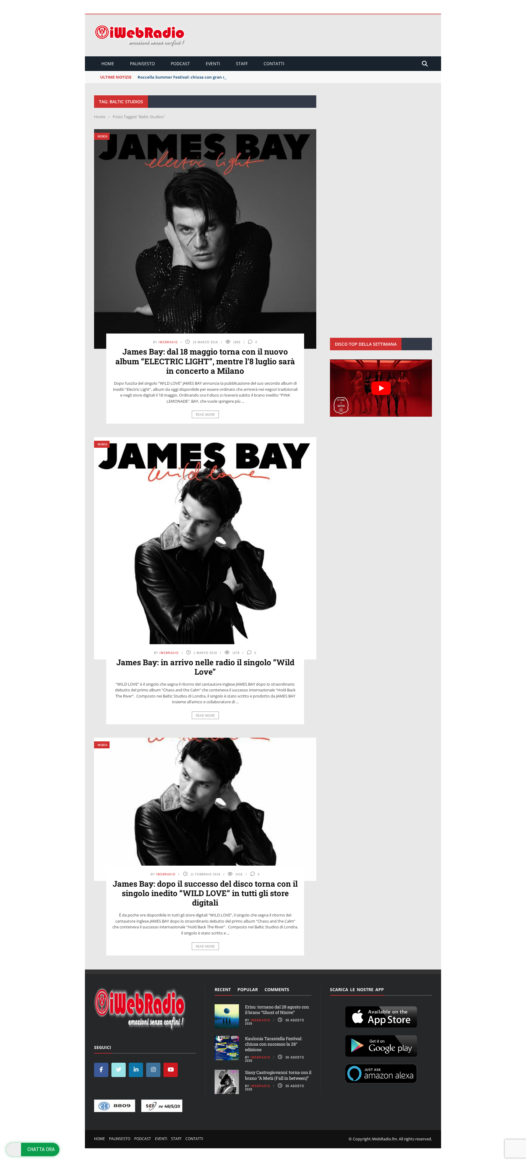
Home (107, 63)
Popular (247, 989)
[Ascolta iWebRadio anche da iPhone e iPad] (381, 1016)
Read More (205, 414)
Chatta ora (41, 1149)
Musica (102, 136)
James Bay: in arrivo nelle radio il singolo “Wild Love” (205, 667)
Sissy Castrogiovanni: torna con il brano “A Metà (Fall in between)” (278, 1075)
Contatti (274, 63)
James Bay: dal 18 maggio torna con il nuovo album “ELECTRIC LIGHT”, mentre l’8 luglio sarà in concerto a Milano (205, 361)
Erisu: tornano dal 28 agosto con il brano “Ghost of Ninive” (277, 1009)
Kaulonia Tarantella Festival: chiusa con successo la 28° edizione (273, 1044)
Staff (242, 63)
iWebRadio (168, 342)
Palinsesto (142, 63)
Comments (277, 989)
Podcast (180, 63)
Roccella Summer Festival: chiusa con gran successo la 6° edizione (202, 77)
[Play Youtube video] (381, 388)
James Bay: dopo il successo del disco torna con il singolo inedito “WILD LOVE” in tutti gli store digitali (205, 893)
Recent (223, 989)
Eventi (213, 63)
